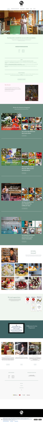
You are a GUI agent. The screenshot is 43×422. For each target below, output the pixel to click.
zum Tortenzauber (24, 241)
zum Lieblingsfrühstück (24, 208)
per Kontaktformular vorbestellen (21, 79)
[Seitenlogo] (21, 3)
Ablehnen (40, 419)
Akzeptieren (35, 419)
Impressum (21, 385)
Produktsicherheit (21, 387)
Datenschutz (21, 383)
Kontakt (35, 364)
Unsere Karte (8, 364)
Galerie (21, 364)
